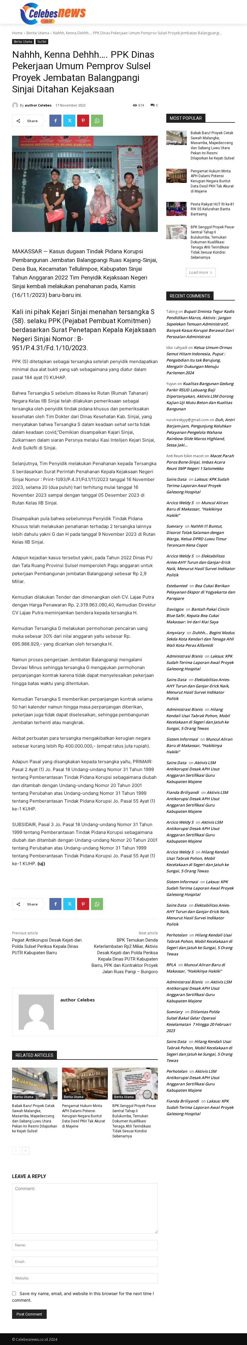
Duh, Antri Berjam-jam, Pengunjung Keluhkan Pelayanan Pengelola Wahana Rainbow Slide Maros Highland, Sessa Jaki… (200, 432)
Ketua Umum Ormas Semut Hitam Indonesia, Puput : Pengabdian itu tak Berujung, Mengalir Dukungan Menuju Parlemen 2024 (199, 360)
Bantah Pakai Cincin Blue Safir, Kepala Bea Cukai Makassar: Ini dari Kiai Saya (197, 615)
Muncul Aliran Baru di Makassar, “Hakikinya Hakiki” (197, 509)
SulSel (41, 41)
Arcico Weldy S (179, 502)
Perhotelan (176, 935)
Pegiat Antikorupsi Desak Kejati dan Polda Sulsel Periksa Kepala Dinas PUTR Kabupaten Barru (47, 946)
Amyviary (175, 632)
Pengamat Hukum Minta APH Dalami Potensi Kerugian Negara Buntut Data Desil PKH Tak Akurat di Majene (83, 1116)
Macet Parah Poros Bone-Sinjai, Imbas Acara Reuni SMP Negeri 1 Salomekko (200, 462)
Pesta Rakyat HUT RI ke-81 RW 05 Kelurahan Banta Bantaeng (213, 209)
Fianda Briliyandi (182, 792)
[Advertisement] (164, 13)
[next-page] (25, 1151)
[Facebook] (55, 121)
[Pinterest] (83, 121)
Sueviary (174, 526)
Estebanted (176, 585)
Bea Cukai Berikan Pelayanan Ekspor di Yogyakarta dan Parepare (200, 592)
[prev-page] (16, 1151)
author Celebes (38, 105)
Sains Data (176, 479)
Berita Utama (38, 32)
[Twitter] (69, 121)
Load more (198, 272)
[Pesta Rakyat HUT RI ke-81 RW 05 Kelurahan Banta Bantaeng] (176, 209)
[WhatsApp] (97, 121)
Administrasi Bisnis (184, 656)
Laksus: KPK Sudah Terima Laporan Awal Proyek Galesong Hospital (197, 486)
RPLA (171, 964)
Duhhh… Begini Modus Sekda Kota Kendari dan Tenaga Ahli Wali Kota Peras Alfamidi (200, 639)
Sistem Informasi (182, 739)
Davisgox (174, 609)
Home (17, 32)
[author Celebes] (16, 105)
